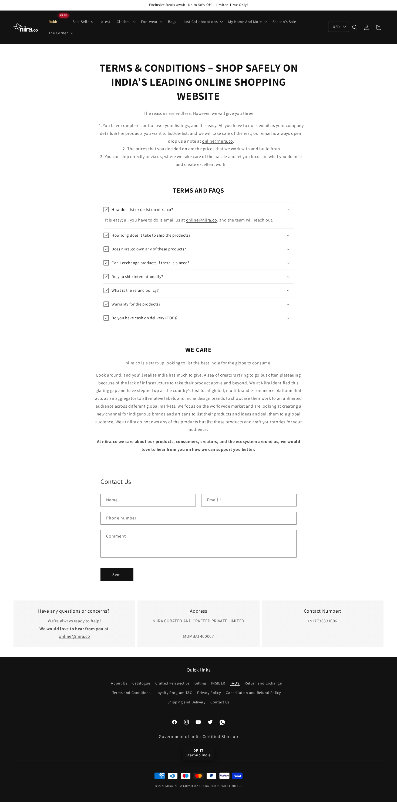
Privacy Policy (209, 692)
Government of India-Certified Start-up (198, 736)
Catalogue (141, 683)
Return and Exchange (263, 683)
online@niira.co (217, 141)
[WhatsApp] (222, 722)
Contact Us (220, 702)
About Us (119, 683)
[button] (125, 21)
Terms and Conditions (131, 692)
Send (117, 574)
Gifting (200, 683)
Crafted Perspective (172, 683)
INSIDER (218, 683)
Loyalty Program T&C (174, 692)
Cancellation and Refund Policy (253, 692)
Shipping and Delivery (186, 702)
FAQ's (235, 683)
